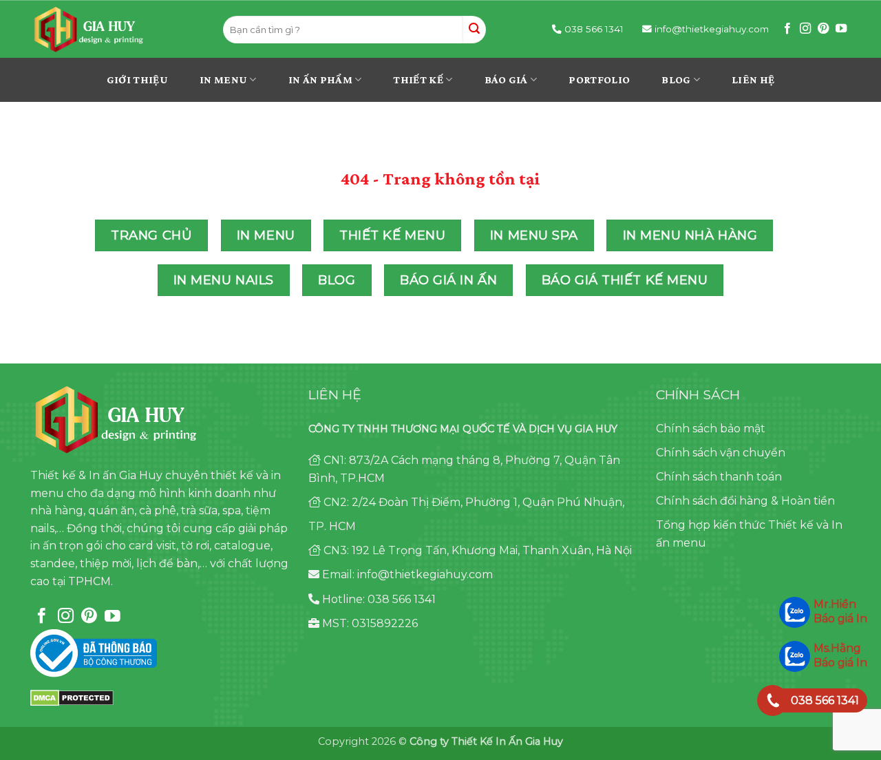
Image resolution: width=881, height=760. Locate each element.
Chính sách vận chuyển (720, 452)
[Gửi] (474, 29)
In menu (223, 79)
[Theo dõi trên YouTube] (841, 29)
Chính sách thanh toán (719, 476)
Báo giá (506, 79)
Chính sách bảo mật (710, 428)
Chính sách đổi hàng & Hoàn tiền (745, 500)
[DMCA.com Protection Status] (72, 697)
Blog (675, 79)
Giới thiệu (137, 79)
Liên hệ (753, 79)
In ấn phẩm (320, 79)
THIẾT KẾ (418, 79)
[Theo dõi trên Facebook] (787, 29)
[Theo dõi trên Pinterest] (823, 29)
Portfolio (599, 79)
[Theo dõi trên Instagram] (805, 29)
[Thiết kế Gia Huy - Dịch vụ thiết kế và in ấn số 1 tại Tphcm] (116, 30)
